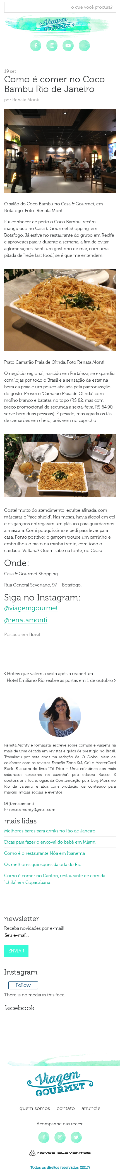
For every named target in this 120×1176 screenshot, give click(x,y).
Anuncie (90, 1108)
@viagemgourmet (31, 608)
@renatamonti (25, 620)
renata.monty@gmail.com (31, 810)
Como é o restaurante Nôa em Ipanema (44, 853)
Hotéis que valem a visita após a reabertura (49, 673)
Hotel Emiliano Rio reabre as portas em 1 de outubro (60, 680)
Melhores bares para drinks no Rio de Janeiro (49, 831)
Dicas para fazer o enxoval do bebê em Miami (49, 842)
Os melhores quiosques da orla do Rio (42, 864)
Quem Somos (35, 1108)
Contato (66, 1108)
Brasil (34, 634)
